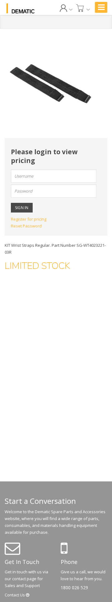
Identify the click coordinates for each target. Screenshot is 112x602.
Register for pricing (28, 219)
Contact (15, 595)
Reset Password (26, 226)
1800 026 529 (74, 587)
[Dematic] (21, 8)
